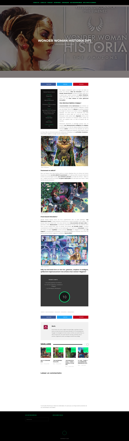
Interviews (57, 2)
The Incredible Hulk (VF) (57, 361)
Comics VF (43, 2)
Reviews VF (63, 44)
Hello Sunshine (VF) (45, 361)
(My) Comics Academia (89, 2)
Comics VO (36, 2)
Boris (56, 44)
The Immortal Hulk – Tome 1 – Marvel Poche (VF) (70, 362)
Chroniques (65, 2)
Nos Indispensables (76, 2)
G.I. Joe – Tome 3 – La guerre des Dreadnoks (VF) (83, 362)
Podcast (50, 2)
